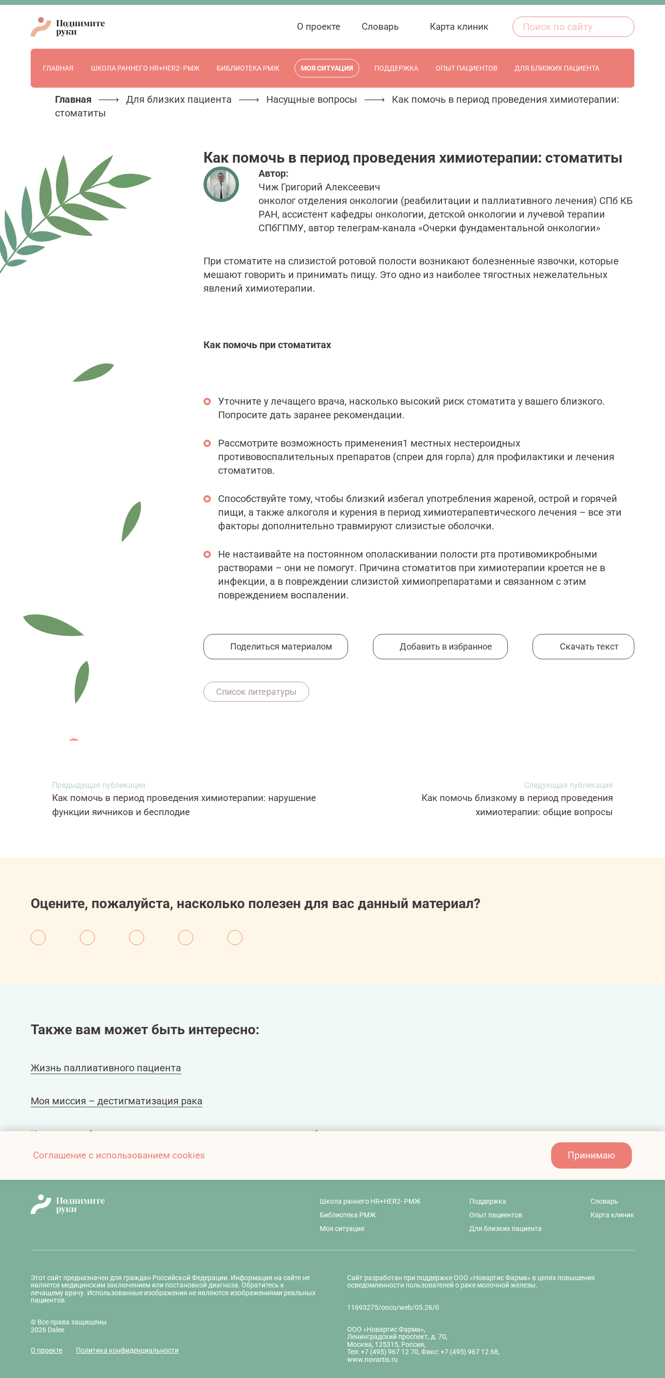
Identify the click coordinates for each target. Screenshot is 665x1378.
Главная (73, 99)
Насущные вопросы (311, 99)
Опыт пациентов (495, 1215)
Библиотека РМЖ (348, 1215)
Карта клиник (612, 1215)
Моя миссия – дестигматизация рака (117, 1101)
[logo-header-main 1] (151, 1204)
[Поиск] (622, 27)
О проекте (46, 1350)
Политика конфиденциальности (127, 1350)
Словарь (604, 1201)
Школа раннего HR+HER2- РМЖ (370, 1201)
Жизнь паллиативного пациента (106, 1068)
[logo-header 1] (68, 27)
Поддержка (487, 1201)
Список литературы (256, 692)
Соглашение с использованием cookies (119, 1155)
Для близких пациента (179, 99)
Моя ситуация (342, 1228)
